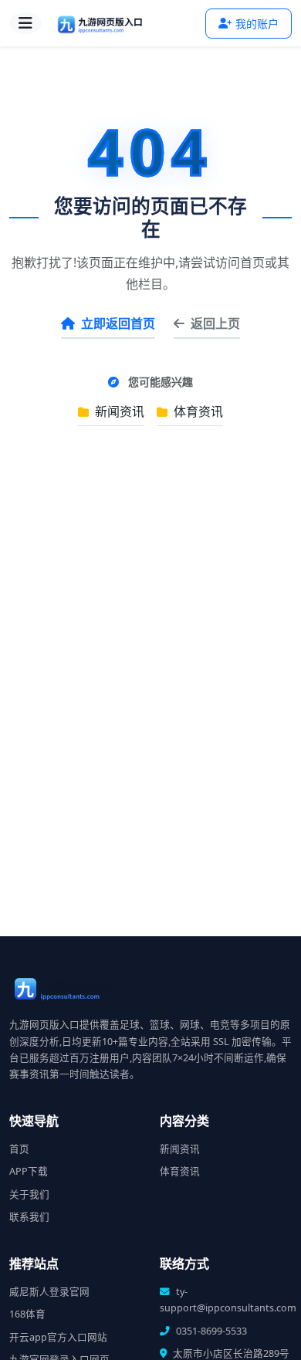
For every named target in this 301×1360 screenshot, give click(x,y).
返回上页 (215, 323)
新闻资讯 (118, 411)
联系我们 (29, 1216)
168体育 (27, 1314)
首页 (19, 1148)
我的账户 (257, 23)
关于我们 (29, 1194)
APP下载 (28, 1171)
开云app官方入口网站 (58, 1337)
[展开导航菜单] (25, 23)
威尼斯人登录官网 (49, 1291)
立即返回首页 (118, 323)
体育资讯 (197, 411)
